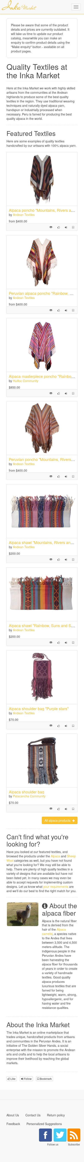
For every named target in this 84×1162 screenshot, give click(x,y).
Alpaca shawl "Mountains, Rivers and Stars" (46, 542)
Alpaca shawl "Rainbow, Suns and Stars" (44, 625)
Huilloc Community (25, 381)
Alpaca (55, 856)
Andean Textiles (24, 214)
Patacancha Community (29, 796)
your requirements (55, 886)
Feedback (13, 1124)
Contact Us (32, 1115)
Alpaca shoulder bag (26, 792)
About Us (12, 1115)
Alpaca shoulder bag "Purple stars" (38, 708)
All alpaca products (58, 820)
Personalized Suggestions (44, 1124)
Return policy (56, 1115)
